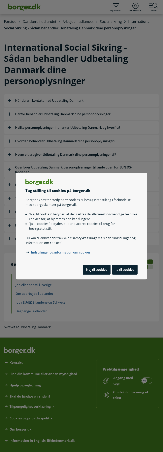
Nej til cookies (96, 269)
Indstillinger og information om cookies (60, 252)
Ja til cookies (124, 269)
